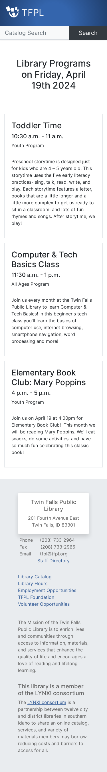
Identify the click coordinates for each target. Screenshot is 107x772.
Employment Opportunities (47, 590)
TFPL (31, 12)
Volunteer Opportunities (44, 604)
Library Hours (32, 583)
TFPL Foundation (36, 597)
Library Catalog (35, 576)
